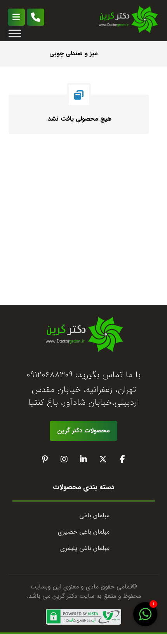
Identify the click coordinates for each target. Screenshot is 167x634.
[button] (16, 17)
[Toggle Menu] (15, 33)
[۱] (145, 618)
